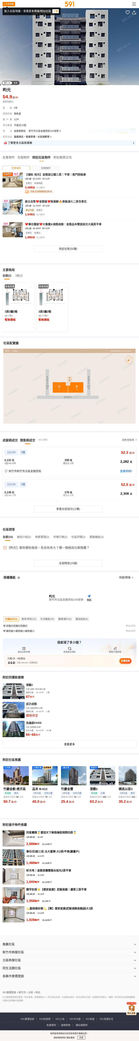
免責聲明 (51, 1025)
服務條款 (66, 1025)
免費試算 (125, 660)
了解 (55, 11)
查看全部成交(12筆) (68, 509)
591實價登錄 (27, 1019)
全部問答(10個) (68, 563)
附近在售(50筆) (68, 248)
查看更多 (69, 744)
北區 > (31, 992)
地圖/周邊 (125, 577)
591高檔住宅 (106, 1019)
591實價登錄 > (10, 992)
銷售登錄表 (128, 440)
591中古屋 (75, 1019)
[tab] (16, 168)
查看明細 (125, 471)
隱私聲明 (70, 1038)
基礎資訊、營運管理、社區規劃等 (31, 136)
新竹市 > (23, 992)
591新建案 (45, 1019)
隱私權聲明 (81, 1025)
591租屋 (90, 1019)
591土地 (60, 1019)
